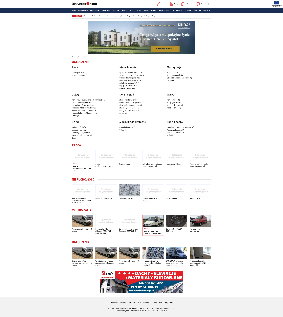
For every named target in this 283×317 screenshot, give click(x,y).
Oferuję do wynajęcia (127, 78)
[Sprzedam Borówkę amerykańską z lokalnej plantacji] (153, 253)
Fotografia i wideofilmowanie (83, 113)
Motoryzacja (177, 11)
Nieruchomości (164, 11)
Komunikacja (205, 4)
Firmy (176, 4)
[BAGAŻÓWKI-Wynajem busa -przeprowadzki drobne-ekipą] (176, 253)
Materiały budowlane (127, 108)
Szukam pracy (77, 75)
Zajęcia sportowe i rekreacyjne (179, 127)
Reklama (123, 303)
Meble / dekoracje (126, 100)
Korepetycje (172, 100)
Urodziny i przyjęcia (80, 133)
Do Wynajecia (171, 198)
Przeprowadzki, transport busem (82, 230)
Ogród (121, 113)
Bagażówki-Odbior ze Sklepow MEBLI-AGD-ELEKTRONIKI (103, 231)
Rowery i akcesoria (174, 130)
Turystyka (197, 11)
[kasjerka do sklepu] (176, 156)
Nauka (153, 11)
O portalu (114, 303)
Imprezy (163, 4)
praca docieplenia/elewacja (104, 165)
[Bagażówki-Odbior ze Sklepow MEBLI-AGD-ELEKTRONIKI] (106, 221)
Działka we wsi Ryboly (127, 198)
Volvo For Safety (137, 16)
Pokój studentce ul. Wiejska (150, 199)
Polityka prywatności (116, 308)
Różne (74, 116)
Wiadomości (94, 11)
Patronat (131, 303)
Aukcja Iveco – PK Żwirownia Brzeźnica (152, 232)
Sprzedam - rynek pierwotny (130, 75)
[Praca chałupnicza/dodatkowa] (82, 156)
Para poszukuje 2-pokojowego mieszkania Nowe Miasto (81, 200)
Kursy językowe (173, 102)
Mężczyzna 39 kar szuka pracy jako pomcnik (199, 165)
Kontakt (146, 303)
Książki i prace (172, 108)
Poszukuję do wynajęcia (128, 80)
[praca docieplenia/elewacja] (106, 156)
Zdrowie (188, 11)
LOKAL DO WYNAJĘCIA (103, 198)
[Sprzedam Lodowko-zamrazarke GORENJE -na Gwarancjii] (200, 253)
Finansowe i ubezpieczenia (82, 110)
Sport (132, 11)
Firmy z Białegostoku (80, 11)
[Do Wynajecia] (176, 190)
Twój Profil (168, 303)
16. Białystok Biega (150, 16)
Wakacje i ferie (78, 127)
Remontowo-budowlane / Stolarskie (86, 100)
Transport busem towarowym (196, 230)
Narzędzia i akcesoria (128, 110)
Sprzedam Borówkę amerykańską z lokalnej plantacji (151, 263)
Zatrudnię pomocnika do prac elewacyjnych (152, 165)
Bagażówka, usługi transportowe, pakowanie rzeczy (82, 263)
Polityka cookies (131, 308)
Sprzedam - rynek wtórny (129, 73)
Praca (139, 11)
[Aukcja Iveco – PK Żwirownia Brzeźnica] (153, 221)
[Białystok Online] (84, 4)
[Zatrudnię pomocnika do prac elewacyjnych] (153, 156)
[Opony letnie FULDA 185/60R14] (176, 221)
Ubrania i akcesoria (79, 130)
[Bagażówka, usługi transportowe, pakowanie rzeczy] (82, 253)
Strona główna (77, 57)
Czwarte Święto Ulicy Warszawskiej (118, 16)
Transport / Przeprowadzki (82, 108)
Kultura (124, 11)
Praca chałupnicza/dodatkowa (82, 168)
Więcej (205, 11)
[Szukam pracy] (129, 156)
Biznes (146, 11)
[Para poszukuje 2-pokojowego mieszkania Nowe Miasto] (82, 190)
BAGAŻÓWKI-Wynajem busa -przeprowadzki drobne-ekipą (174, 263)
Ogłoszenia (189, 4)
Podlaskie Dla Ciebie (99, 16)
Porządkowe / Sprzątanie (82, 105)
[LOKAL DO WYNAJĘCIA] (106, 190)
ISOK (160, 303)
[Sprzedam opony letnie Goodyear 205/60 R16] (129, 221)
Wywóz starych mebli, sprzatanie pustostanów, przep (105, 263)
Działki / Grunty (125, 88)
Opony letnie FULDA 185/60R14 (174, 230)
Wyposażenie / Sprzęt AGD (130, 102)
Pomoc (154, 303)
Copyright (142, 308)
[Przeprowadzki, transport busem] (82, 221)
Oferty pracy (77, 73)
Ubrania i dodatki (126, 127)
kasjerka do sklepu (173, 164)
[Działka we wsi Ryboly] (129, 190)
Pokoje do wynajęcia (127, 83)
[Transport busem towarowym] (200, 221)
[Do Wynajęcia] (200, 190)
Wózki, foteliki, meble (80, 135)
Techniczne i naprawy (80, 102)
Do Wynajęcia (195, 198)
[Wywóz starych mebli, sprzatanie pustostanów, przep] (106, 253)
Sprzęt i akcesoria (174, 133)
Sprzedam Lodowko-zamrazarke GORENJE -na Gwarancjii (199, 263)
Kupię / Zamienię (126, 86)
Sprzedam (171, 73)
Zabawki (75, 138)
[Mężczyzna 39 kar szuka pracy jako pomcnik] (200, 156)
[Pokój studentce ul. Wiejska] (153, 190)
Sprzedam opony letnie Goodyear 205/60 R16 (128, 230)
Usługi (169, 80)
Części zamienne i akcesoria (178, 78)
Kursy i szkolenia (173, 105)
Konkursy (87, 16)
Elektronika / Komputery (129, 105)
